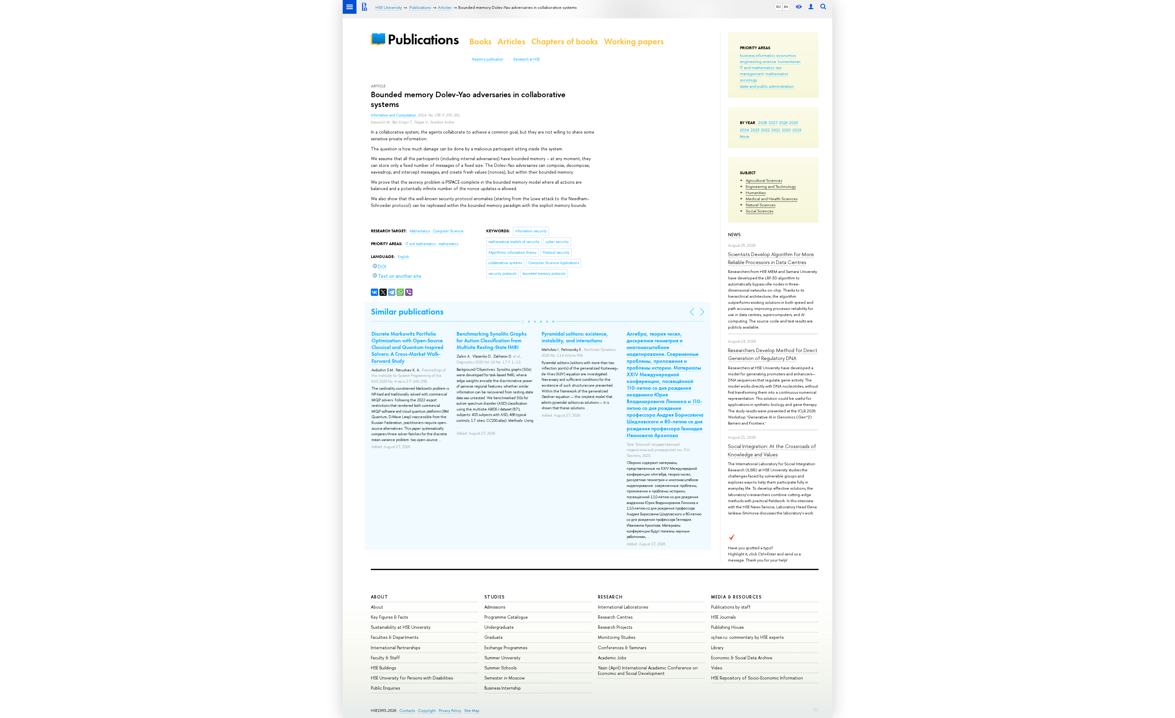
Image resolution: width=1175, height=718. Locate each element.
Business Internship (502, 688)
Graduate (493, 637)
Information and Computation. (394, 115)
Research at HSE (526, 59)
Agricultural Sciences (764, 180)
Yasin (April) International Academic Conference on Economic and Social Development (648, 670)
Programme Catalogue (506, 617)
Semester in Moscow (504, 678)
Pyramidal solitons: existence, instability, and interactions (575, 337)
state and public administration (767, 86)
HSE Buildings (383, 668)
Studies (494, 597)
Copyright (427, 710)
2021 (775, 130)
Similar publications (407, 311)
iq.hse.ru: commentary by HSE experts (747, 637)
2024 (744, 130)
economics (786, 55)
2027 (773, 122)
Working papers (634, 41)
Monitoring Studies (616, 637)
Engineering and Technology (771, 186)
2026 (783, 122)
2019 (797, 130)
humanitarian (789, 61)
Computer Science (448, 231)
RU (778, 7)
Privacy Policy (450, 710)
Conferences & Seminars (622, 647)
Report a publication (487, 59)
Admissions (494, 607)
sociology (748, 80)
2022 (765, 130)
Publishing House (727, 627)
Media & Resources (736, 597)
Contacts (407, 710)
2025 (793, 122)
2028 (762, 122)
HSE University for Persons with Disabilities (412, 678)
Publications (423, 39)
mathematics (776, 73)
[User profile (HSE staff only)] (810, 7)
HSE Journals (723, 617)
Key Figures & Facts (389, 617)
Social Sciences (759, 211)
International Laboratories (623, 607)
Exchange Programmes (505, 647)
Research (610, 597)
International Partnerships (395, 647)
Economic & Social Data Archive (741, 658)
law (778, 67)
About (379, 597)
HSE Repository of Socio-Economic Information (757, 678)
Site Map (471, 710)
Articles (511, 41)
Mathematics (420, 231)
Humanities (756, 192)
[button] (523, 321)
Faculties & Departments (394, 637)
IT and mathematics (757, 67)
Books (480, 41)
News (734, 234)
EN (786, 7)
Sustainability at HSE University (401, 627)
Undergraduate (499, 627)
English (403, 256)
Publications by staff (731, 607)
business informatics (757, 55)
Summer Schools (500, 668)
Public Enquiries (385, 688)
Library (717, 647)
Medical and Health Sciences (771, 198)
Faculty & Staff (385, 658)
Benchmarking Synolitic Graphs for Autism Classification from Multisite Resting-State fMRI (492, 340)
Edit (816, 709)
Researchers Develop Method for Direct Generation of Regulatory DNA (772, 354)
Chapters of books (564, 41)
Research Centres (615, 617)
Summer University (502, 658)
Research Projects (615, 627)
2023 (755, 130)
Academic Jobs (612, 658)
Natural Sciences (760, 205)
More (744, 136)
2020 (786, 130)
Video (716, 668)
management (752, 73)
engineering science (758, 61)
